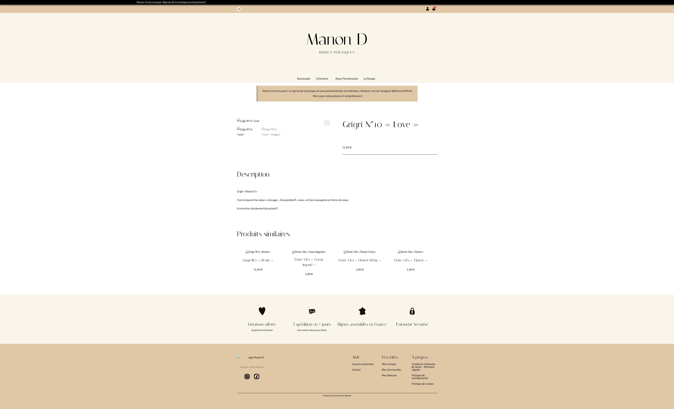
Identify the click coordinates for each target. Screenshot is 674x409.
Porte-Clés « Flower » (410, 260)
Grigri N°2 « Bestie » (258, 260)
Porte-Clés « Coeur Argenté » (309, 262)
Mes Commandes (391, 369)
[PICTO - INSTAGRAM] (247, 376)
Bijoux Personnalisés (346, 78)
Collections (322, 78)
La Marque (369, 78)
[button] (323, 78)
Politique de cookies (423, 383)
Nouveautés (303, 78)
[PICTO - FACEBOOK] (257, 376)
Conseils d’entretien (363, 364)
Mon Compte (389, 364)
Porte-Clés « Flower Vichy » (360, 260)
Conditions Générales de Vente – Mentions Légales (423, 367)
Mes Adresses (389, 375)
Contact (356, 369)
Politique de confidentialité (420, 377)
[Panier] (435, 7)
